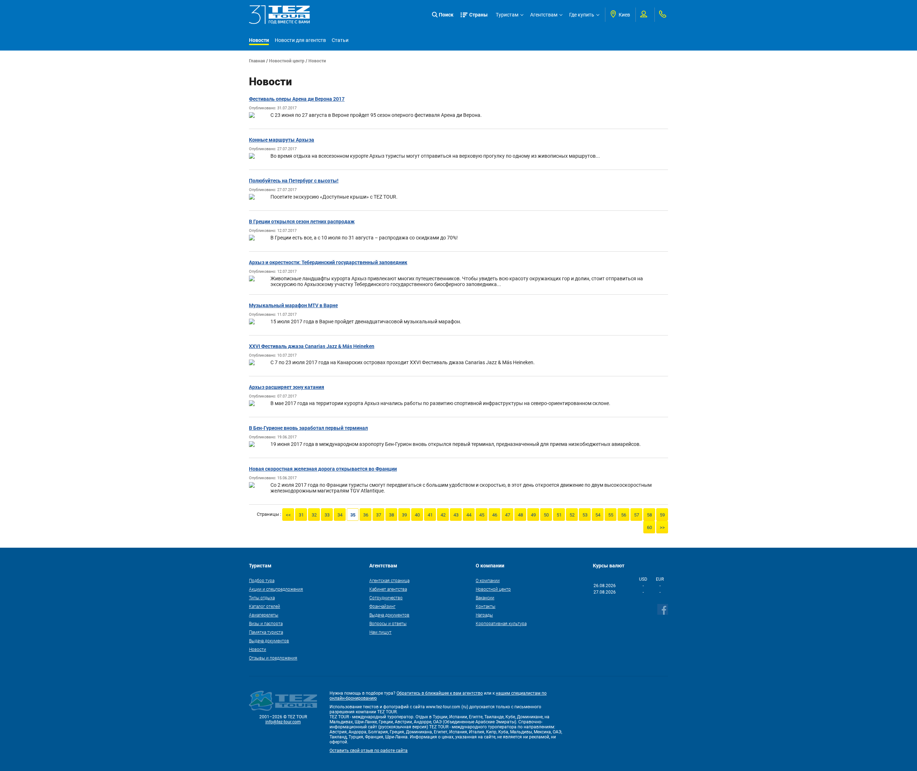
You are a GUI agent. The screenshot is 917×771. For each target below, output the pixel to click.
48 (520, 515)
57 (636, 515)
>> (662, 527)
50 (546, 515)
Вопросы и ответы (388, 623)
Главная (257, 60)
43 (455, 515)
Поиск (446, 14)
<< (288, 515)
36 (365, 515)
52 (572, 515)
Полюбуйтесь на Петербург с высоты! (294, 180)
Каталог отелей (264, 606)
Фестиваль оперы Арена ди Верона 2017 (297, 98)
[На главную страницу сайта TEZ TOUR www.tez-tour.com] (279, 14)
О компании (488, 580)
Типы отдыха (262, 597)
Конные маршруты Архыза (281, 139)
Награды (484, 615)
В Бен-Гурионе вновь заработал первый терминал (308, 427)
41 (430, 515)
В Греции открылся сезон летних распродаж (302, 221)
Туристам (507, 15)
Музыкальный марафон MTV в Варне (293, 305)
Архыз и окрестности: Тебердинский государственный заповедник (328, 262)
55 (610, 515)
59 (662, 515)
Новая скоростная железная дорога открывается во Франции (323, 468)
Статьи (340, 40)
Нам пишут (380, 632)
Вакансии (485, 597)
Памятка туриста (266, 632)
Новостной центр (286, 60)
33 (327, 515)
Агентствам (543, 15)
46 (494, 515)
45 (481, 515)
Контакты (485, 606)
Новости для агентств (300, 40)
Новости (259, 40)
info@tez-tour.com (283, 721)
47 (507, 515)
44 (468, 515)
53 (584, 515)
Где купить (581, 15)
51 (559, 515)
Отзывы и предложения (273, 658)
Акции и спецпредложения (276, 589)
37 (378, 515)
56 (623, 515)
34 (339, 515)
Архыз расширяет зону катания (286, 387)
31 (301, 515)
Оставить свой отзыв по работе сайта (369, 750)
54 (597, 515)
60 (649, 527)
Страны (478, 14)
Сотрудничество (386, 597)
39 (404, 515)
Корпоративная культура (501, 623)
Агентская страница (389, 580)
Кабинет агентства (388, 589)
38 (391, 515)
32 (314, 515)
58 (649, 515)
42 (443, 515)
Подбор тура (261, 580)
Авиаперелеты (263, 615)
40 (417, 515)
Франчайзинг (382, 606)
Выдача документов (269, 640)
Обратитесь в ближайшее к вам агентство (440, 693)
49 (533, 515)
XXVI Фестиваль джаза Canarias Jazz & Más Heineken (311, 346)
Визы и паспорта (266, 623)
